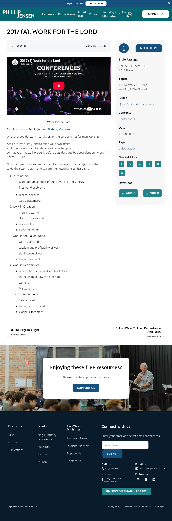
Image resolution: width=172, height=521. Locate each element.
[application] (59, 46)
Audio (131, 148)
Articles (12, 442)
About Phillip (82, 14)
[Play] (12, 46)
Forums (42, 454)
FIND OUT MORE (96, 3)
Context (94, 14)
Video (122, 148)
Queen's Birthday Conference (137, 104)
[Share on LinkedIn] (140, 164)
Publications (66, 14)
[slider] (103, 46)
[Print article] (122, 173)
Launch (42, 462)
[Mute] (94, 46)
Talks (11, 435)
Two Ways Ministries (109, 14)
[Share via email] (158, 164)
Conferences (127, 119)
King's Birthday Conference (46, 437)
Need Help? (148, 48)
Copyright (159, 506)
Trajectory (43, 447)
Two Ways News (77, 438)
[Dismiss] (169, 3)
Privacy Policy (114, 506)
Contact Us (127, 14)
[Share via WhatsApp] (149, 164)
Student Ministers (78, 446)
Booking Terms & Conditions (138, 506)
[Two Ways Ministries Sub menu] (119, 14)
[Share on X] (130, 164)
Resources (49, 14)
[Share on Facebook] (121, 164)
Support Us (155, 14)
